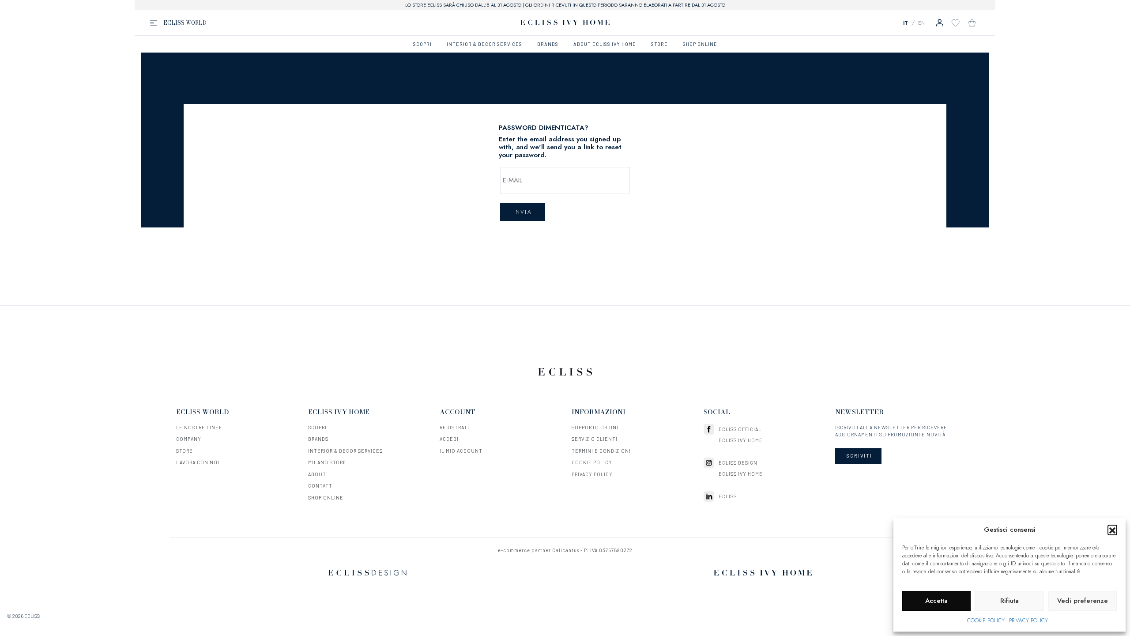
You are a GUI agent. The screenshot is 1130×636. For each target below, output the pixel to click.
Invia (522, 212)
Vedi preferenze (1082, 601)
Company (188, 439)
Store (184, 451)
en (921, 22)
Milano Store (327, 462)
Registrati (454, 427)
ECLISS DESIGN (738, 463)
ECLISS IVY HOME (741, 440)
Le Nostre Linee (199, 427)
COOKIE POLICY (986, 621)
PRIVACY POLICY (1028, 621)
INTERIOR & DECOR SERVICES (484, 44)
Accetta (936, 601)
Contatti (321, 485)
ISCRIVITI (858, 455)
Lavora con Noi (197, 462)
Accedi (449, 439)
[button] (1112, 529)
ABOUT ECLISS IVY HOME (604, 44)
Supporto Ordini (595, 427)
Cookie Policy (592, 462)
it (905, 22)
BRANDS (547, 44)
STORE (659, 44)
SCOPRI (422, 44)
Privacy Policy (592, 474)
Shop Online (325, 497)
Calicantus (565, 550)
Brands (318, 439)
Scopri (317, 427)
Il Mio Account (461, 451)
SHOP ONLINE (700, 44)
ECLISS (728, 496)
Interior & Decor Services (345, 451)
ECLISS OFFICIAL (740, 429)
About (317, 474)
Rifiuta (1009, 601)
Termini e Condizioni (601, 451)
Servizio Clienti (595, 439)
